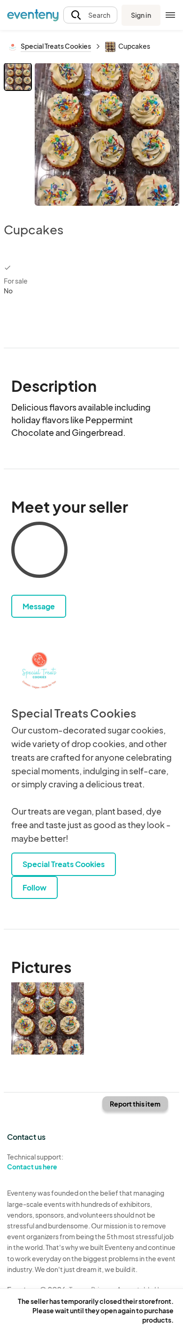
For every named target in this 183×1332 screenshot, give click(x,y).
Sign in (141, 15)
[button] (90, 15)
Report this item (135, 1104)
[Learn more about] (39, 552)
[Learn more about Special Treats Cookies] (39, 668)
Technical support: (35, 1161)
